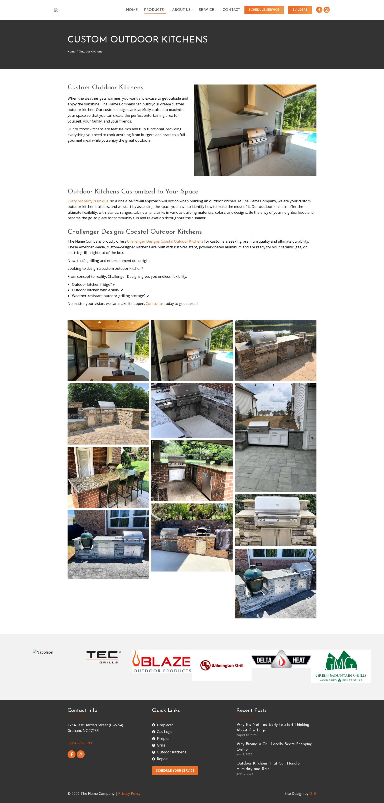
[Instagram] (81, 754)
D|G (312, 793)
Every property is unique (88, 201)
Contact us (155, 303)
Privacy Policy (129, 793)
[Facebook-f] (72, 754)
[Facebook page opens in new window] (319, 10)
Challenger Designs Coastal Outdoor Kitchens (165, 241)
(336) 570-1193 (80, 743)
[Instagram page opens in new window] (327, 10)
